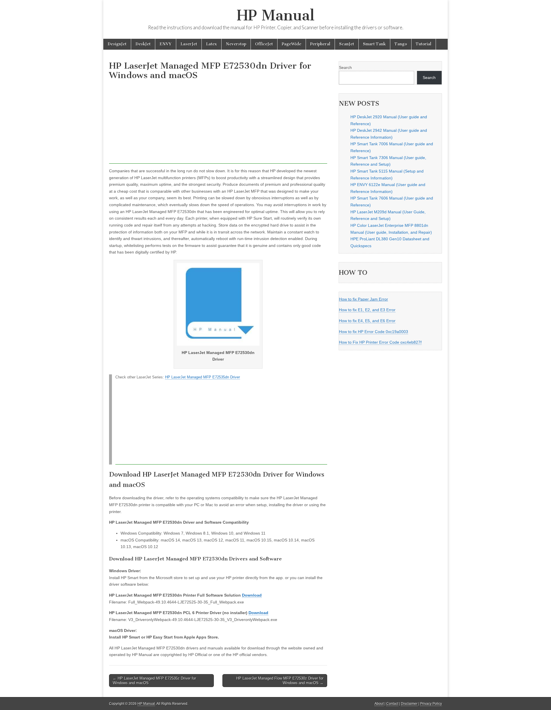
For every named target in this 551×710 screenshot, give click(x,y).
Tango (401, 44)
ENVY (166, 44)
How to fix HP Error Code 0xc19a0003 (373, 331)
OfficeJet (264, 44)
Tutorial (423, 44)
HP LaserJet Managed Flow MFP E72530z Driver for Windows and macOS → (279, 680)
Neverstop (236, 44)
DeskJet (143, 44)
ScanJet (346, 44)
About (379, 704)
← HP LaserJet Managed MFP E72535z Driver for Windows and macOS (154, 680)
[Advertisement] (218, 123)
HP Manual (276, 15)
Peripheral (320, 44)
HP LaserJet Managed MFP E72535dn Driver (202, 377)
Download (252, 595)
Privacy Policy (431, 704)
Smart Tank (374, 44)
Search (345, 67)
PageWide (291, 44)
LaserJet (189, 44)
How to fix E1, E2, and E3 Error (367, 309)
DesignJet (117, 44)
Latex (211, 44)
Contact (392, 704)
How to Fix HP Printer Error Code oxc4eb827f (380, 342)
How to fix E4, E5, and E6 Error (367, 320)
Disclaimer (409, 704)
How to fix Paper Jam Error (363, 299)
